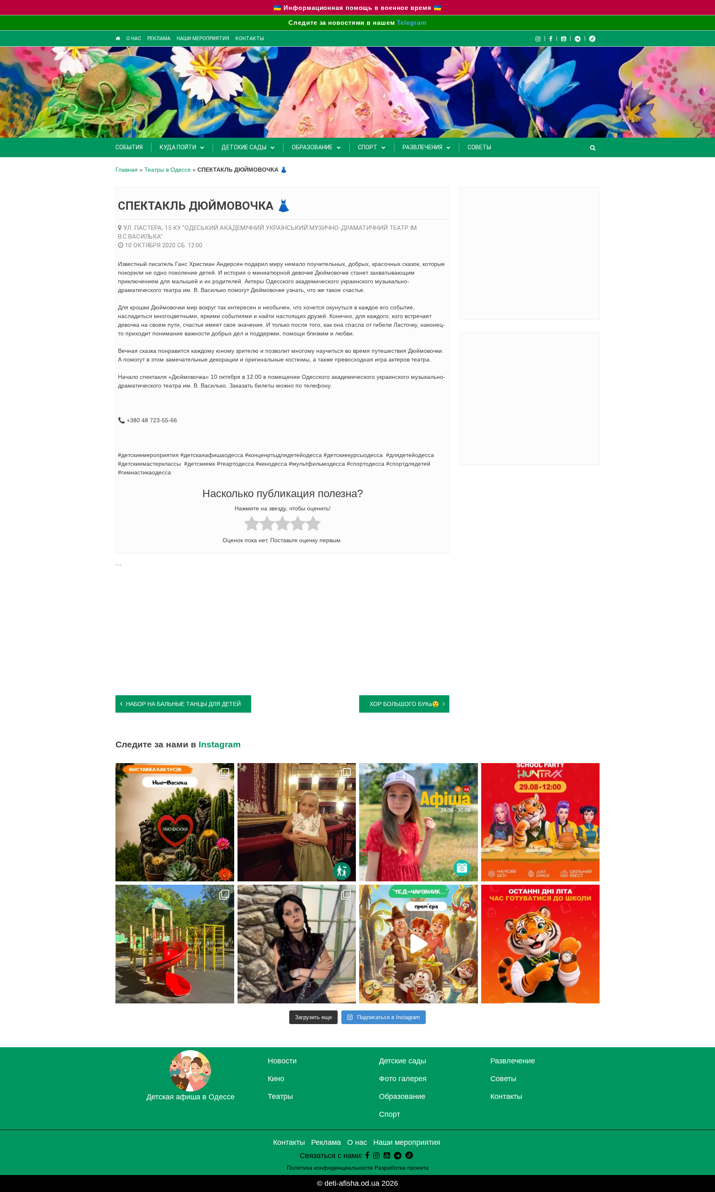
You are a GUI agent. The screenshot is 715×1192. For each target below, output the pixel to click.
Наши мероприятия (203, 38)
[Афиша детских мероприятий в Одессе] (190, 1089)
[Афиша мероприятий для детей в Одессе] (117, 38)
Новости (282, 1061)
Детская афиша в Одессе (190, 1097)
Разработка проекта (401, 1167)
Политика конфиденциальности (330, 1167)
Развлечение (512, 1061)
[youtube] (564, 38)
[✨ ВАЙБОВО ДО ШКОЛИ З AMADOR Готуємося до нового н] (540, 822)
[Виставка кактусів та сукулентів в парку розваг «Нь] (174, 822)
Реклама (158, 38)
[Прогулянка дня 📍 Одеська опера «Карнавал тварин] (297, 822)
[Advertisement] (282, 629)
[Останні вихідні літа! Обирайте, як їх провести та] (418, 822)
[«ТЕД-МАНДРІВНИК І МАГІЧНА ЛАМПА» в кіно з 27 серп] (418, 944)
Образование (312, 147)
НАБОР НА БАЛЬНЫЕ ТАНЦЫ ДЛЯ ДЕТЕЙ (183, 704)
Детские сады (243, 147)
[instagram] (376, 1155)
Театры (280, 1096)
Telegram (411, 22)
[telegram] (578, 38)
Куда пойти (178, 147)
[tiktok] (592, 38)
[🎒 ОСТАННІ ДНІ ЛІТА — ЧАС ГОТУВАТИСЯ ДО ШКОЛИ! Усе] (540, 944)
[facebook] (367, 1155)
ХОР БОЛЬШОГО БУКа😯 (404, 704)
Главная (126, 169)
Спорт (367, 147)
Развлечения (422, 147)
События (129, 147)
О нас (133, 38)
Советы (479, 147)
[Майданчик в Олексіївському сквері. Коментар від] (174, 944)
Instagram (220, 744)
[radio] (251, 525)
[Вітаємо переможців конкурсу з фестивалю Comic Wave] (297, 944)
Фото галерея (403, 1079)
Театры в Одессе (167, 169)
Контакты (249, 38)
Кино (276, 1079)
